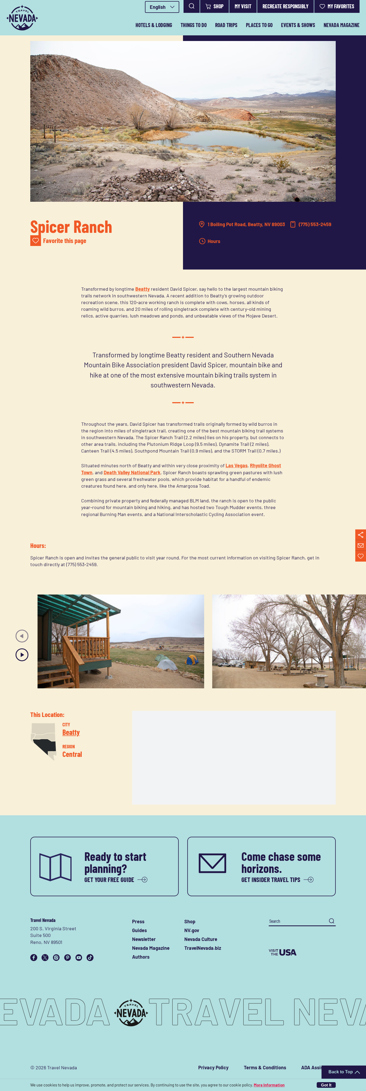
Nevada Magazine (342, 25)
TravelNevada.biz (202, 948)
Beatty (142, 289)
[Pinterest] (67, 957)
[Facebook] (33, 957)
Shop (218, 6)
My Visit (243, 6)
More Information (269, 1084)
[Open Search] (192, 6)
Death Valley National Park (132, 472)
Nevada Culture (200, 939)
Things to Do (194, 25)
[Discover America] (302, 952)
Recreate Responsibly (285, 6)
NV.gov (191, 930)
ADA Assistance (318, 1067)
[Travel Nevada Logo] (22, 17)
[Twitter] (45, 957)
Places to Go (259, 25)
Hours (214, 241)
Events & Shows (298, 25)
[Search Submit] (331, 921)
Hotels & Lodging (154, 25)
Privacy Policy (213, 1067)
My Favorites (341, 6)
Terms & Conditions (265, 1067)
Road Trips (226, 25)
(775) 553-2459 (315, 224)
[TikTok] (90, 957)
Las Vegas (237, 465)
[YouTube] (78, 957)
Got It (326, 1085)
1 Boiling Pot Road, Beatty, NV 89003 (246, 224)
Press (138, 921)
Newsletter (144, 939)
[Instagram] (56, 957)
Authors (141, 957)
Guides (139, 930)
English (158, 7)
